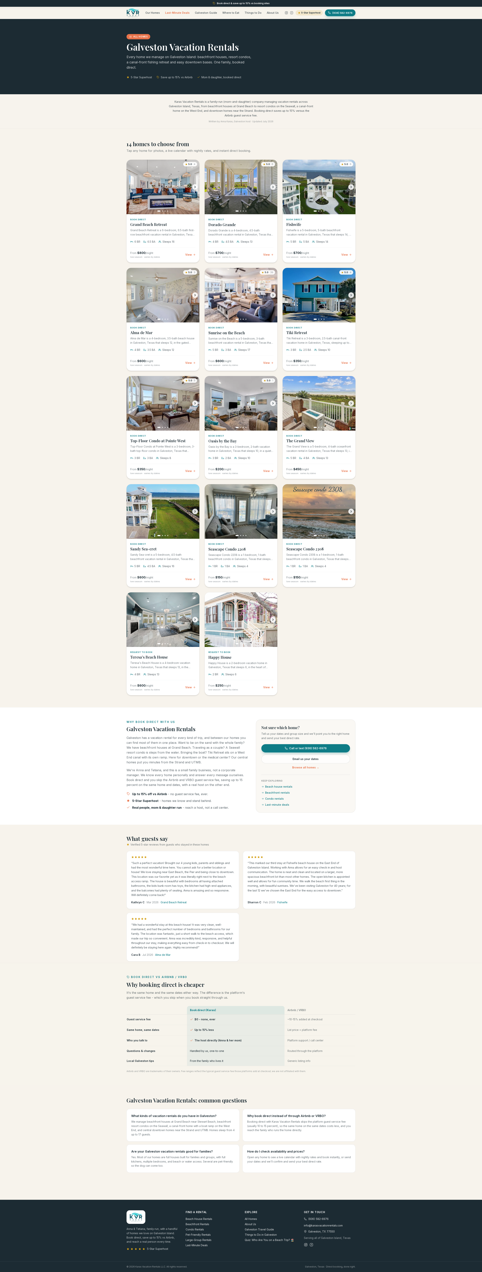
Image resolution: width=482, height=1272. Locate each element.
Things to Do (253, 12)
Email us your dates (306, 759)
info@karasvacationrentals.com (323, 1225)
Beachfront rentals (277, 792)
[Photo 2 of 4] (162, 211)
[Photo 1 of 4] (159, 211)
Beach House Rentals (199, 1218)
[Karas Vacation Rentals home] (133, 12)
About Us (273, 12)
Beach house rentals (278, 786)
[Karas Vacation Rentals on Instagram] (286, 12)
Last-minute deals (277, 804)
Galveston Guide (206, 12)
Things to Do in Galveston (261, 1234)
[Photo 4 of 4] (167, 211)
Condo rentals (274, 798)
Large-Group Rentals (198, 1240)
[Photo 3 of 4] (165, 211)
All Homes (251, 1218)
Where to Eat (230, 12)
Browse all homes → (305, 767)
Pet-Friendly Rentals (198, 1234)
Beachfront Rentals (197, 1224)
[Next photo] (195, 187)
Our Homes (152, 12)
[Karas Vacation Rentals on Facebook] (291, 12)
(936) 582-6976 (318, 1218)
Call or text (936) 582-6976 (308, 748)
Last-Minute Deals (177, 12)
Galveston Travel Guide (259, 1229)
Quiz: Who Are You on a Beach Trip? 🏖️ (269, 1240)
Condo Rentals (195, 1229)
